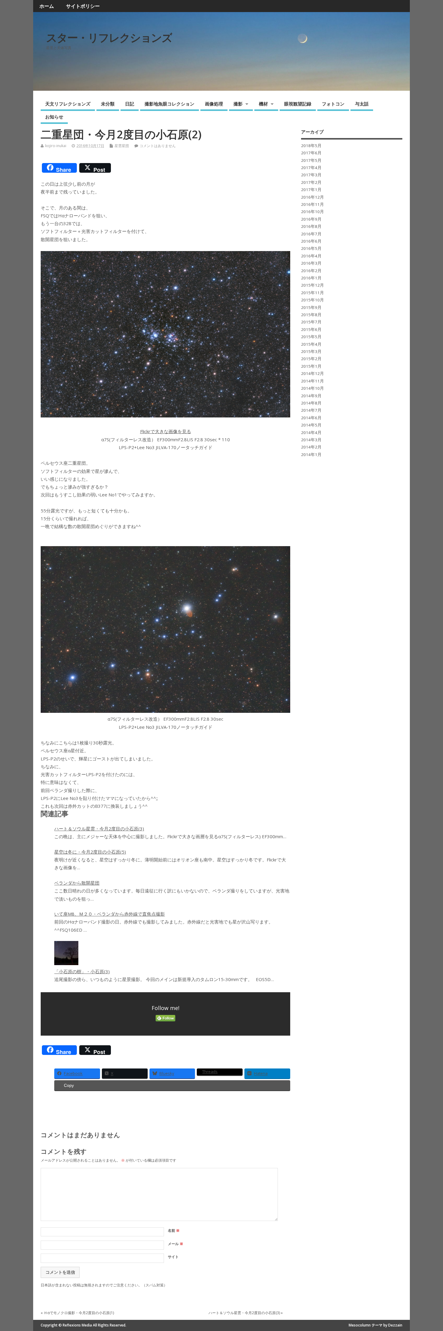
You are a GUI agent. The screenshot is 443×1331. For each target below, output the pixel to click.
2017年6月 (311, 153)
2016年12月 (312, 197)
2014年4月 (311, 432)
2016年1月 (311, 278)
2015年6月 (311, 329)
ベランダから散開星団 (76, 883)
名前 (174, 1230)
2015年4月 (311, 344)
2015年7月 (311, 322)
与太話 (362, 104)
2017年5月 (311, 160)
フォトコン (333, 104)
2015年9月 (311, 307)
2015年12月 (312, 285)
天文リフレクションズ (67, 104)
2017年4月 (311, 167)
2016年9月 (311, 219)
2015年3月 (311, 351)
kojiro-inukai (55, 145)
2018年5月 (311, 145)
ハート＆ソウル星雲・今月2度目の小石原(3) (99, 829)
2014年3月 (311, 439)
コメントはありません (158, 145)
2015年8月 (311, 314)
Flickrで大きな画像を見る (165, 431)
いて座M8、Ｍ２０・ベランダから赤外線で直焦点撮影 (109, 914)
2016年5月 (311, 248)
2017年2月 (311, 182)
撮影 (238, 104)
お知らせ (54, 117)
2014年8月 (311, 403)
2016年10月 (312, 211)
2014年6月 (311, 417)
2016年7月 (311, 234)
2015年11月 (312, 292)
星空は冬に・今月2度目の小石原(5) (90, 852)
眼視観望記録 (297, 104)
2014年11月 (312, 381)
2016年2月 (311, 270)
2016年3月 (311, 263)
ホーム (46, 6)
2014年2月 (311, 447)
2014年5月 (311, 425)
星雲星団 (122, 145)
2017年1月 (311, 189)
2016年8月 (311, 226)
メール (175, 1243)
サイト (173, 1256)
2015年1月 (311, 366)
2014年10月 (312, 388)
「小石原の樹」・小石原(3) (82, 971)
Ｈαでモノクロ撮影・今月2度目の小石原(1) (79, 1312)
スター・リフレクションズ (109, 37)
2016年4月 (311, 256)
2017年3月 (311, 175)
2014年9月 (311, 395)
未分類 (108, 104)
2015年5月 (311, 336)
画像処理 (214, 104)
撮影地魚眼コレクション (169, 104)
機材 (263, 104)
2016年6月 (311, 241)
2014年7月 (311, 410)
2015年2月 (311, 358)
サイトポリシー (83, 6)
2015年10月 (312, 300)
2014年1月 (311, 454)
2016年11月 (312, 204)
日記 (129, 104)
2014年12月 (312, 373)
